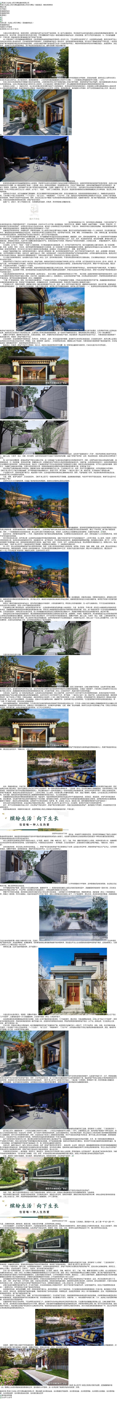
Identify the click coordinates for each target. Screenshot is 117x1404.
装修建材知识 (5, 11)
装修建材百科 (5, 13)
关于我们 (3, 9)
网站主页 (3, 7)
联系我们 (3, 15)
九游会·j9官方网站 (14, 23)
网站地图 (39, 1391)
